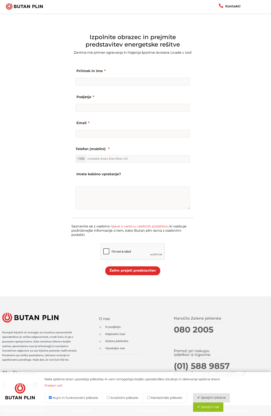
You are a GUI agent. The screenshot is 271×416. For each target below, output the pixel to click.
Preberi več (53, 385)
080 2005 (193, 330)
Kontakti (233, 6)
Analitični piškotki (124, 398)
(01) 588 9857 (202, 366)
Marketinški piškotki (166, 398)
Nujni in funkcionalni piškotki (75, 398)
